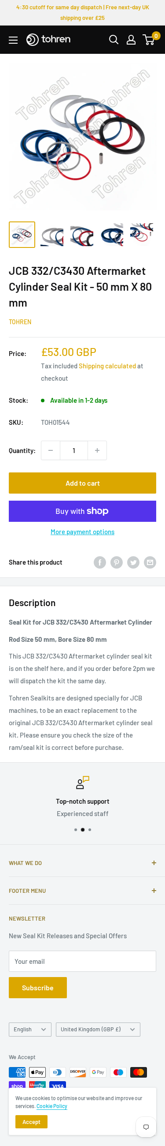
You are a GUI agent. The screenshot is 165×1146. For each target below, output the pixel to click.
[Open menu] (13, 40)
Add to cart (83, 483)
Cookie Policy (52, 1106)
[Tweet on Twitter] (133, 562)
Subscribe (38, 987)
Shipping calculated (107, 366)
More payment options (82, 532)
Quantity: (22, 450)
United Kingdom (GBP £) (91, 1029)
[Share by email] (150, 562)
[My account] (131, 40)
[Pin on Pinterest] (116, 562)
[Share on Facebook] (100, 562)
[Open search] (114, 40)
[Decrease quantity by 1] (50, 450)
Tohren (20, 322)
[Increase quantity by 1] (97, 450)
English (23, 1029)
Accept (31, 1121)
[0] (148, 39)
